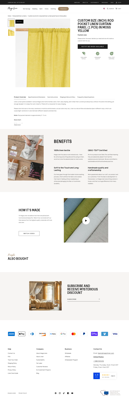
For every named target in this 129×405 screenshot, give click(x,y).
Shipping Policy (12, 363)
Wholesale (105, 2)
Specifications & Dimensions (36, 97)
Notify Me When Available (92, 46)
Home (9, 16)
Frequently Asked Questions (85, 97)
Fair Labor (39, 363)
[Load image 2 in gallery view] (11, 32)
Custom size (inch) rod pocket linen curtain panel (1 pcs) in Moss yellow (47, 16)
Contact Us (11, 353)
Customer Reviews (42, 366)
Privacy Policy (12, 370)
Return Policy (12, 366)
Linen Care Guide (13, 373)
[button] (110, 8)
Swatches (77, 2)
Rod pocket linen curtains (20, 16)
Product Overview (20, 97)
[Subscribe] (98, 299)
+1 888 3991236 (98, 361)
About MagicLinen (41, 353)
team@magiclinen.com (106, 353)
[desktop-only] (86, 220)
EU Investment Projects (43, 370)
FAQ (9, 356)
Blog (112, 2)
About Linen (40, 356)
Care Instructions (52, 97)
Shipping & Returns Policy (67, 97)
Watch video (29, 233)
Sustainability (95, 2)
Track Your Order (13, 360)
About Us (85, 2)
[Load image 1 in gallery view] (11, 23)
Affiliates (67, 356)
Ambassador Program (71, 360)
